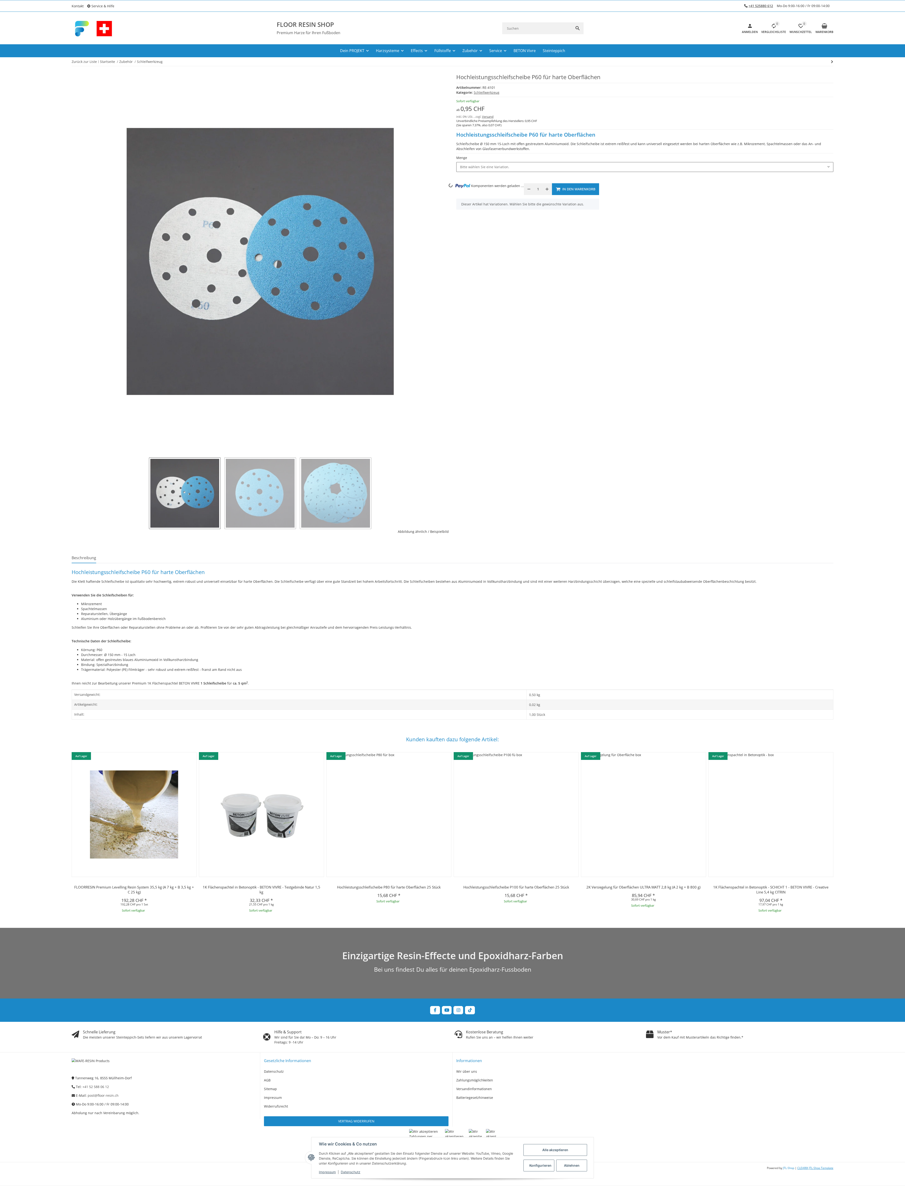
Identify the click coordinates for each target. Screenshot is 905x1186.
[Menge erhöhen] (547, 189)
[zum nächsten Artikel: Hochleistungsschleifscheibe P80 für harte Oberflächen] (832, 62)
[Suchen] (578, 28)
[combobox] (644, 167)
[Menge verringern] (529, 189)
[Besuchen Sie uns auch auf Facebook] (435, 1010)
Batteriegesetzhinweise (474, 1097)
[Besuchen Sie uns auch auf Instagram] (458, 1010)
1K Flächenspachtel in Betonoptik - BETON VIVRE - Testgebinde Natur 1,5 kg (261, 889)
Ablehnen (572, 1165)
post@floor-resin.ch (103, 1095)
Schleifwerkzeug (486, 92)
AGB (267, 1080)
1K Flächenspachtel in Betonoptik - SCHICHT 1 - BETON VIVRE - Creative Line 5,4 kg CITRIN (770, 889)
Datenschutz (350, 1172)
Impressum (327, 1172)
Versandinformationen (474, 1089)
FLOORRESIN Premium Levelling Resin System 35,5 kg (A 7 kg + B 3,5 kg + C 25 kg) (134, 889)
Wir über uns (466, 1071)
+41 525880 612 (761, 6)
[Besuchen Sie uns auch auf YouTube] (447, 1010)
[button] (102, 6)
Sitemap (270, 1089)
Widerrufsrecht (276, 1106)
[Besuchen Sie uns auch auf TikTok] (470, 1010)
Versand (488, 116)
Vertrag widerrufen (356, 1121)
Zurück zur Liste (84, 61)
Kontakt (78, 6)
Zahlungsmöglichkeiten (474, 1080)
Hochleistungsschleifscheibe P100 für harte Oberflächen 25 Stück (516, 887)
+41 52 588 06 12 (95, 1086)
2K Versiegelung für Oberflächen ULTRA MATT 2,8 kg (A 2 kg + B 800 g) (643, 887)
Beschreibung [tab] (84, 557)
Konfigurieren (540, 1165)
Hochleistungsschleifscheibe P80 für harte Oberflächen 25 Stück (389, 887)
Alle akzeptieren (555, 1150)
